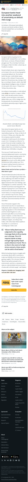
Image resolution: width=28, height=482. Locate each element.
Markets (3, 386)
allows (6, 93)
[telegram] (8, 460)
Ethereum (3, 391)
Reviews (17, 407)
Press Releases (5, 417)
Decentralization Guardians (19, 421)
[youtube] (16, 460)
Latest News (4, 22)
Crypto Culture (18, 400)
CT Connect (18, 430)
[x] (2, 460)
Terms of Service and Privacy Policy (8, 479)
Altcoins (3, 394)
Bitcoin (3, 389)
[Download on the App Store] (5, 456)
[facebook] (11, 460)
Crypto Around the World (19, 403)
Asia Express (18, 394)
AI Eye (16, 397)
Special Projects (5, 423)
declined (4, 160)
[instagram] (13, 460)
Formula (17, 414)
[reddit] (19, 460)
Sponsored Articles (6, 414)
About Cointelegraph (4, 438)
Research (3, 420)
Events (17, 424)
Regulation (4, 400)
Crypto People (18, 389)
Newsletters (4, 442)
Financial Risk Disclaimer (4, 451)
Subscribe (14, 290)
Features (17, 386)
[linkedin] (5, 460)
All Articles (17, 383)
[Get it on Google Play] (14, 456)
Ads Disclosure (5, 447)
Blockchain (4, 397)
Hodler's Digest (19, 391)
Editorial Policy (14, 299)
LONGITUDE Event (19, 427)
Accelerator (18, 417)
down (3, 166)
